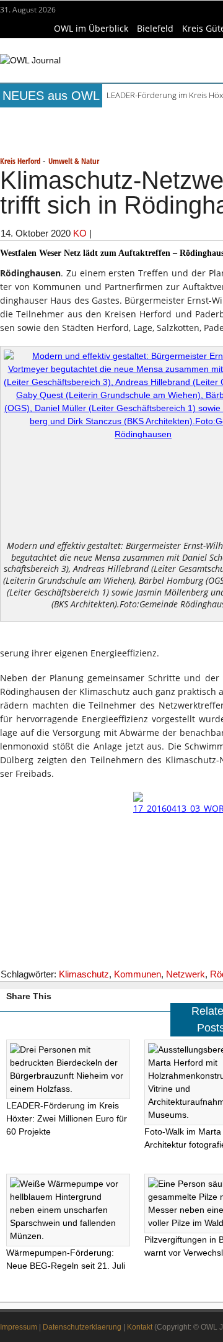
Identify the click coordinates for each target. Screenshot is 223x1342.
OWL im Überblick (91, 28)
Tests (37, 136)
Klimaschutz (84, 974)
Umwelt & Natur (73, 160)
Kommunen (137, 974)
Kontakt (139, 1327)
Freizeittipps (188, 119)
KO (80, 233)
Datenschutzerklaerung (82, 1327)
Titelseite (46, 119)
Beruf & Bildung (114, 119)
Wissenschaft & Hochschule (120, 136)
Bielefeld (155, 28)
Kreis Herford (20, 160)
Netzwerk (185, 974)
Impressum (18, 1327)
